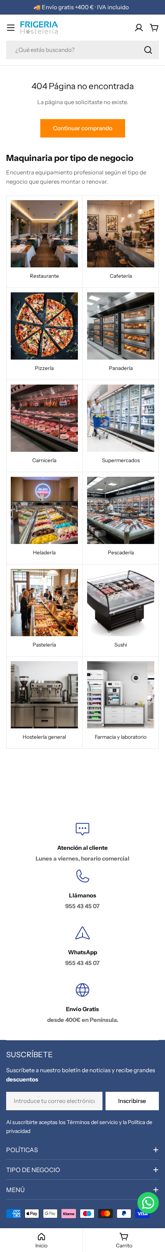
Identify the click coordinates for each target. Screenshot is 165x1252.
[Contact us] (148, 1203)
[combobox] (82, 50)
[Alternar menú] (10, 27)
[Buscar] (148, 50)
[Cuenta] (139, 27)
